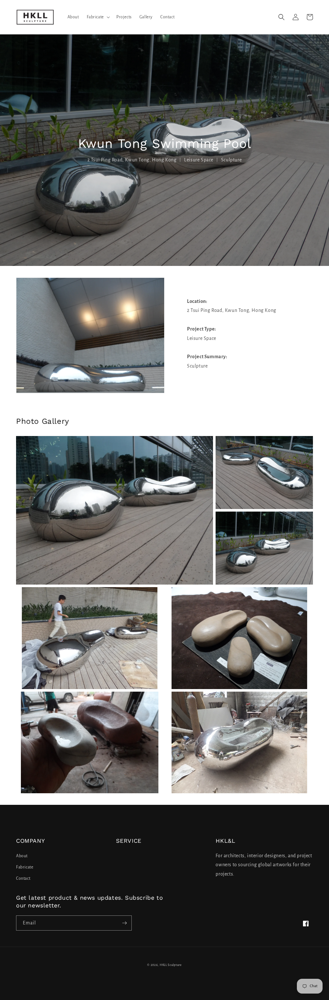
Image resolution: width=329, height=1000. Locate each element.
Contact (23, 878)
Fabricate (24, 867)
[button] (97, 17)
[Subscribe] (124, 923)
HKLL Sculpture (171, 965)
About (22, 856)
